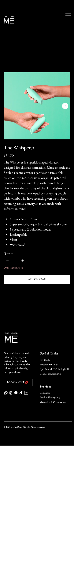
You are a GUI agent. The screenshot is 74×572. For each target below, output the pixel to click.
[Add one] (22, 260)
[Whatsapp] (6, 393)
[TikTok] (21, 393)
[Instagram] (11, 393)
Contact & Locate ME (50, 373)
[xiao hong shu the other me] (26, 393)
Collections (45, 392)
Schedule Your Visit (49, 364)
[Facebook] (16, 393)
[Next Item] (65, 106)
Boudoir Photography (50, 397)
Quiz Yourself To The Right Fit (55, 369)
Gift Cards (45, 360)
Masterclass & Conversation (53, 402)
